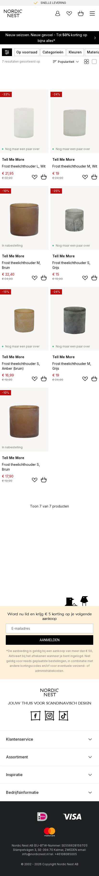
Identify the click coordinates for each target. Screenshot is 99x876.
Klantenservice (19, 739)
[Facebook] (36, 715)
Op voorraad (26, 52)
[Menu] (92, 13)
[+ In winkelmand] (44, 177)
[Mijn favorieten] (69, 13)
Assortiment (17, 757)
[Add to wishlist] (34, 177)
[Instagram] (49, 715)
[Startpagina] (13, 13)
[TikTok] (63, 715)
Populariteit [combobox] (66, 61)
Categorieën (53, 52)
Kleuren (75, 52)
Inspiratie (14, 774)
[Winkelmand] (81, 13)
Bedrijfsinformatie (22, 792)
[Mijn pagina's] (57, 13)
